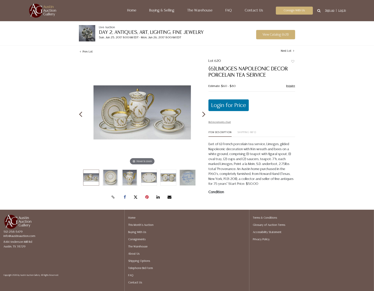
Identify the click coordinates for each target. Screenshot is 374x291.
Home (131, 10)
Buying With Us (137, 232)
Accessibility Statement (267, 232)
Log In (342, 10)
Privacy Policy (261, 239)
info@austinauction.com (19, 236)
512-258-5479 (13, 231)
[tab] (220, 134)
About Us (133, 253)
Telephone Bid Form (140, 268)
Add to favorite (292, 62)
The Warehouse (200, 10)
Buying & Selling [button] (161, 10)
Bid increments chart (219, 122)
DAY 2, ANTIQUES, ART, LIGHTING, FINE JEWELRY (151, 32)
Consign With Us (294, 10)
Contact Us (254, 10)
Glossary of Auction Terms (269, 225)
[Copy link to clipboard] (113, 197)
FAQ (228, 10)
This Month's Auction (140, 225)
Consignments (137, 239)
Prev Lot (87, 51)
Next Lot (286, 51)
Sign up (329, 10)
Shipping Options (139, 261)
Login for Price (228, 105)
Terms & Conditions (265, 217)
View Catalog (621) (276, 34)
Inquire (290, 85)
